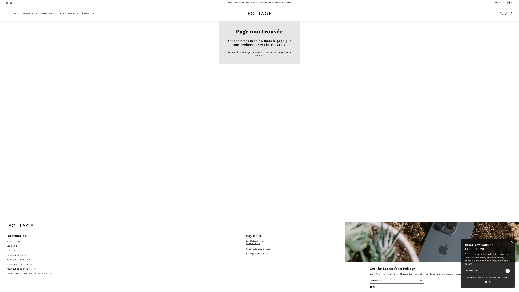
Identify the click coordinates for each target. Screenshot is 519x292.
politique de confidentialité (21, 269)
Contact (10, 251)
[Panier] (511, 13)
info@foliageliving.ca (255, 241)
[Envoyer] (507, 271)
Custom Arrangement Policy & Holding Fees (29, 274)
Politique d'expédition (18, 260)
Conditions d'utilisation (19, 264)
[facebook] (7, 2)
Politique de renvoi (16, 255)
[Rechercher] (501, 13)
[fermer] (511, 241)
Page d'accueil (252, 52)
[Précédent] (224, 3)
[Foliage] (259, 13)
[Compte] (506, 13)
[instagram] (11, 2)
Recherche (11, 246)
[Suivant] (295, 3)
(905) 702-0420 (253, 244)
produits (259, 55)
